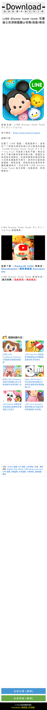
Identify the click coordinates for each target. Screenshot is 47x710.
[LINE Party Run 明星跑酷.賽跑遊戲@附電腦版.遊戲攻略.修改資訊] (34, 346)
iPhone (20, 469)
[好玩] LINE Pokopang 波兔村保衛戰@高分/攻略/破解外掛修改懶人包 (12, 382)
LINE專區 (29, 467)
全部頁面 (23, 698)
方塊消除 (30, 472)
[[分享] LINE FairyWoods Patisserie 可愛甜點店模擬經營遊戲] (12, 346)
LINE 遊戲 (6, 472)
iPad (15, 469)
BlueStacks (9, 269)
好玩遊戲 (22, 472)
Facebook (16, 707)
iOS (30, 266)
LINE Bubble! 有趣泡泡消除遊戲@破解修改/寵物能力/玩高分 (12, 406)
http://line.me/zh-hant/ (26, 133)
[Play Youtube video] (23, 247)
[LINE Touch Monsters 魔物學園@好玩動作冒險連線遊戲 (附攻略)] (34, 396)
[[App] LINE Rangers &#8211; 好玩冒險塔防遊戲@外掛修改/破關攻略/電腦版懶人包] (34, 371)
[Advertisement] (23, 50)
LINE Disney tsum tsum (33, 469)
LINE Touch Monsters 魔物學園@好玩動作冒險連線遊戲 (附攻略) (34, 406)
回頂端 (31, 707)
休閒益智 (14, 472)
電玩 (4, 474)
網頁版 (24, 707)
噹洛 (41, 467)
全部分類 (23, 691)
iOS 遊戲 (21, 467)
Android (20, 266)
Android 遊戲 (12, 467)
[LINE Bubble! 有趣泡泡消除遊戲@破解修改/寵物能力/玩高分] (12, 396)
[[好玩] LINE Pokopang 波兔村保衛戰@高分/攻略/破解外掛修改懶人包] (12, 371)
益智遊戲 (38, 472)
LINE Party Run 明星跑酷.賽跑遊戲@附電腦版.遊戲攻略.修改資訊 (34, 357)
